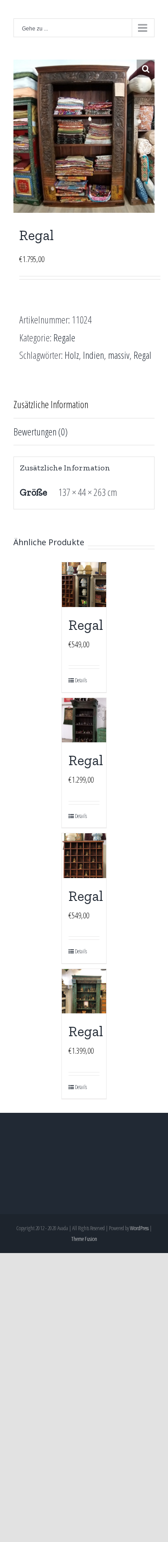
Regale (64, 337)
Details (79, 680)
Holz (72, 355)
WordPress (139, 1228)
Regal (142, 355)
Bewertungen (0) (40, 431)
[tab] (84, 404)
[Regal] (84, 584)
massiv (118, 355)
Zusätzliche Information (50, 404)
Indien (93, 355)
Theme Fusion (84, 1239)
